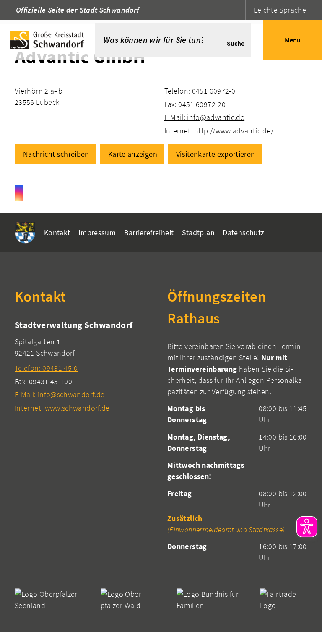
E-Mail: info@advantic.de (204, 117)
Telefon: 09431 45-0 (46, 368)
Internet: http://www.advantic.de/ (219, 130)
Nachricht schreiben (56, 154)
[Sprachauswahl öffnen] (238, 10)
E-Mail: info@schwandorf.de (59, 394)
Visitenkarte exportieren (215, 154)
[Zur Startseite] (47, 40)
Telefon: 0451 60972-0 (200, 91)
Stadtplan (198, 232)
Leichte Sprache (280, 10)
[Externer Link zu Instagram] (19, 193)
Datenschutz (243, 232)
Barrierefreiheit (149, 232)
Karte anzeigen (132, 154)
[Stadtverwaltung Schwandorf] (85, 366)
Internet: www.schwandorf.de (62, 408)
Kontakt (57, 232)
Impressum (97, 232)
